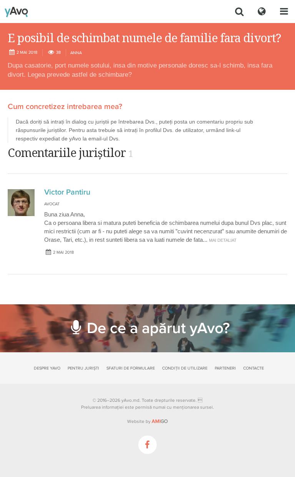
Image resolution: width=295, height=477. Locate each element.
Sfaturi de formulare (130, 368)
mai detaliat (223, 240)
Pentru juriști (83, 368)
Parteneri (225, 368)
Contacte (253, 368)
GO (160, 421)
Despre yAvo (47, 368)
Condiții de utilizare (184, 368)
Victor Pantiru (67, 192)
